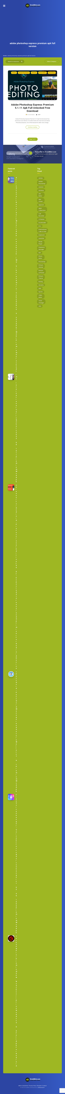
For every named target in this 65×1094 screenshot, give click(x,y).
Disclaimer (25, 1085)
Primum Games (41, 266)
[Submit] (22, 61)
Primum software (41, 272)
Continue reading (32, 127)
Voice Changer (41, 302)
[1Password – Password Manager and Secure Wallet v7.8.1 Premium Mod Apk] (11, 674)
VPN (40, 306)
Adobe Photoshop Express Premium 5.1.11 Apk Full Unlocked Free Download (32, 107)
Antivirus (41, 190)
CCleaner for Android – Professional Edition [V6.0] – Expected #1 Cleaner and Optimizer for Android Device (16, 576)
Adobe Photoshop (24, 72)
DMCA (20, 1085)
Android (34, 72)
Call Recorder (41, 215)
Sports (41, 292)
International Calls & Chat (42, 230)
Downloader (42, 222)
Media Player (40, 243)
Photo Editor (42, 72)
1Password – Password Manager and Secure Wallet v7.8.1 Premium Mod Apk (16, 731)
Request (39, 1085)
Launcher (41, 238)
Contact (44, 1085)
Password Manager (41, 248)
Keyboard (41, 235)
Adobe (14, 72)
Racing (41, 281)
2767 (39, 114)
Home (4, 55)
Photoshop (52, 72)
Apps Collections (42, 209)
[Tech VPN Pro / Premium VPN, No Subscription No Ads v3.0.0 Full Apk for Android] (11, 938)
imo (40, 226)
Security (41, 285)
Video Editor (40, 296)
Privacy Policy (32, 1085)
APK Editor (40, 195)
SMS (40, 288)
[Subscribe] (30, 153)
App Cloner (41, 200)
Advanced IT (41, 1087)
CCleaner (41, 219)
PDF (40, 253)
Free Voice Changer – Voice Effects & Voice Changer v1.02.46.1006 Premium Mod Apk (16, 863)
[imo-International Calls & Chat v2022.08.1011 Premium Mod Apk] (11, 377)
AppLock (41, 205)
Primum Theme (41, 277)
